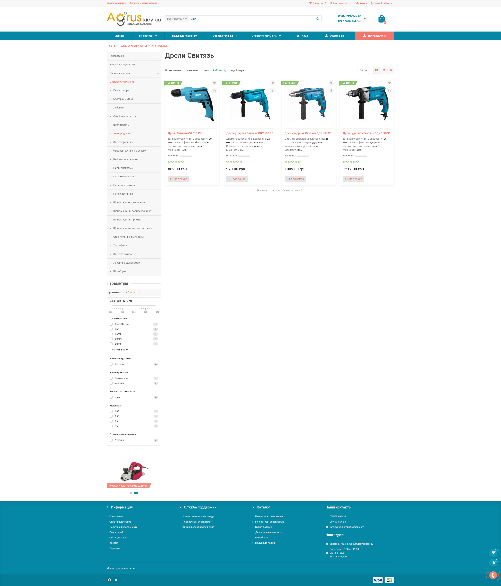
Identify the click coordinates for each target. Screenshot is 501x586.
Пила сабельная (123, 193)
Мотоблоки (261, 537)
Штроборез (119, 271)
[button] (131, 493)
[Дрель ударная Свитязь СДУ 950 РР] (367, 103)
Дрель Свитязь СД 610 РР (185, 133)
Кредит (113, 542)
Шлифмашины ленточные (129, 202)
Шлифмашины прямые (127, 219)
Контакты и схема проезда (143, 3)
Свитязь (132, 292)
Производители (377, 35)
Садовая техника (223, 35)
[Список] (383, 70)
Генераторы (146, 35)
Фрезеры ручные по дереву (129, 150)
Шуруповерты (121, 124)
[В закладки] (214, 83)
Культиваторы (263, 527)
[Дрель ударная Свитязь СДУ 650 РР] (250, 103)
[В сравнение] (214, 90)
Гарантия (114, 548)
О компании (337, 35)
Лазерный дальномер (126, 262)
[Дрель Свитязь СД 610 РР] (192, 103)
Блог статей (116, 532)
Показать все (117, 349)
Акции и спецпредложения (198, 527)
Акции (305, 35)
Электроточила (122, 254)
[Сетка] (376, 70)
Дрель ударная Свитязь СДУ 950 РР (366, 133)
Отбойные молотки (124, 116)
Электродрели (160, 45)
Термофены (120, 245)
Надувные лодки (265, 542)
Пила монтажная (123, 176)
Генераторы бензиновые (269, 521)
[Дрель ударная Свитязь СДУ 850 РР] (309, 103)
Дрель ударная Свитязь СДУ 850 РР (308, 133)
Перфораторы (121, 90)
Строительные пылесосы (128, 236)
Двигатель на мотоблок (269, 532)
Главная (119, 35)
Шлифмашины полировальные (132, 210)
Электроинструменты (264, 35)
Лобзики (118, 107)
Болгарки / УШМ (123, 99)
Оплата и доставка (116, 3)
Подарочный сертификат (197, 521)
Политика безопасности (123, 527)
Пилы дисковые (123, 167)
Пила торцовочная (124, 185)
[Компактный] (390, 70)
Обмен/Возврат (118, 537)
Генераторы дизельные (269, 516)
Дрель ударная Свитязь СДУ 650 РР (249, 133)
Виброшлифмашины (125, 159)
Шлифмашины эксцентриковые (132, 228)
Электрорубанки (123, 142)
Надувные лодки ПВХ (184, 35)
